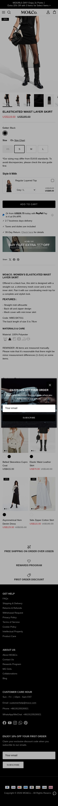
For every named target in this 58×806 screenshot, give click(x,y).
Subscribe (29, 418)
